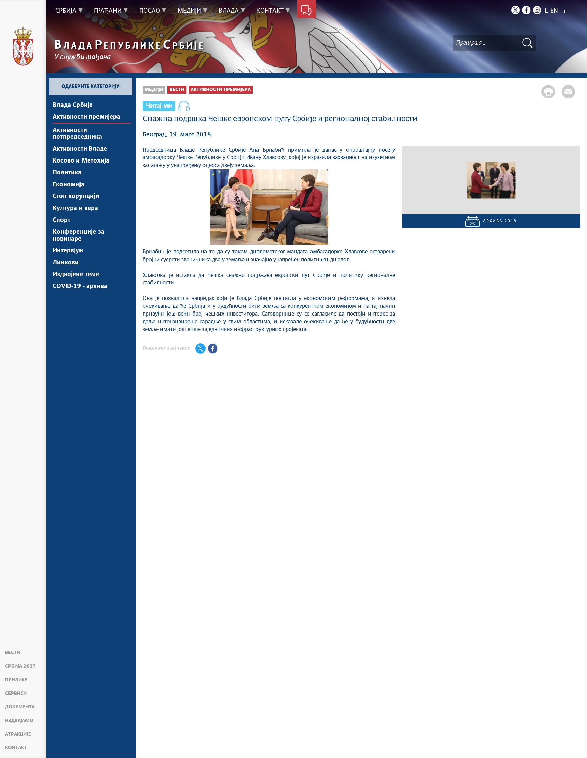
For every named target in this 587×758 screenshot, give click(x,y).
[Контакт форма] (306, 10)
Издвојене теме (76, 274)
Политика (67, 173)
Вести (12, 652)
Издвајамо (19, 720)
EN (554, 11)
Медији (154, 89)
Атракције (18, 734)
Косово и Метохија (81, 161)
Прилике (16, 680)
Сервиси (16, 693)
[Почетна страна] (23, 45)
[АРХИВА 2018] (491, 180)
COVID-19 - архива (80, 286)
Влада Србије (73, 105)
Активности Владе (80, 149)
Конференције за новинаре (78, 235)
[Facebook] (526, 10)
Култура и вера (75, 208)
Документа (20, 707)
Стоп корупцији (76, 196)
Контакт (16, 747)
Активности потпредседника (77, 133)
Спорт (61, 220)
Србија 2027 (20, 666)
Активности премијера (86, 117)
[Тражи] (527, 43)
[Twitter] (515, 10)
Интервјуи (68, 251)
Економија (68, 185)
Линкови (66, 263)
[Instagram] (537, 10)
